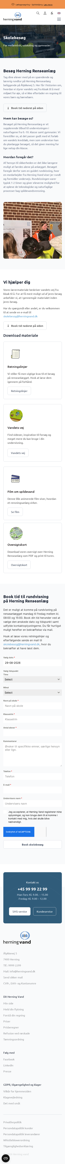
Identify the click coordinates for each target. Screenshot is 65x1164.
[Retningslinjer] (15, 354)
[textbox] (29, 679)
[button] (29, 4)
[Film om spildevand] (15, 479)
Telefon (7, 771)
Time (5, 674)
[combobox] (32, 679)
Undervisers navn (12, 798)
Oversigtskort (17, 544)
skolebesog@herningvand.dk (20, 316)
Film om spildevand (21, 491)
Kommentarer (10, 741)
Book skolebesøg (32, 844)
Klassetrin (9, 714)
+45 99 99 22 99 (32, 889)
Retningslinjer (17, 366)
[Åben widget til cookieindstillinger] (6, 1158)
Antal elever (10, 727)
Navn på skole (11, 700)
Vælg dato (9, 657)
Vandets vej (16, 427)
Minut (6, 687)
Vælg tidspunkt (10, 671)
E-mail (7, 785)
